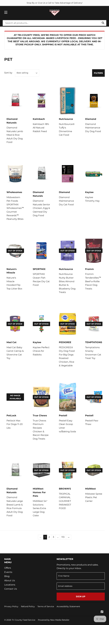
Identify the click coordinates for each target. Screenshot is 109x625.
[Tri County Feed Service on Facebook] (102, 612)
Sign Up (80, 596)
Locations (9, 584)
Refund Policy (28, 606)
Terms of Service (45, 606)
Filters (98, 73)
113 (62, 537)
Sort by (8, 72)
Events (8, 572)
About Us (9, 580)
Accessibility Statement (68, 606)
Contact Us (10, 588)
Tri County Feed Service (23, 620)
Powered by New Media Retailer (53, 620)
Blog (7, 576)
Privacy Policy (11, 606)
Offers (7, 568)
